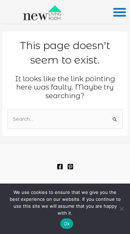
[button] (119, 12)
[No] (121, 208)
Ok (67, 223)
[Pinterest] (70, 166)
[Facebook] (60, 166)
